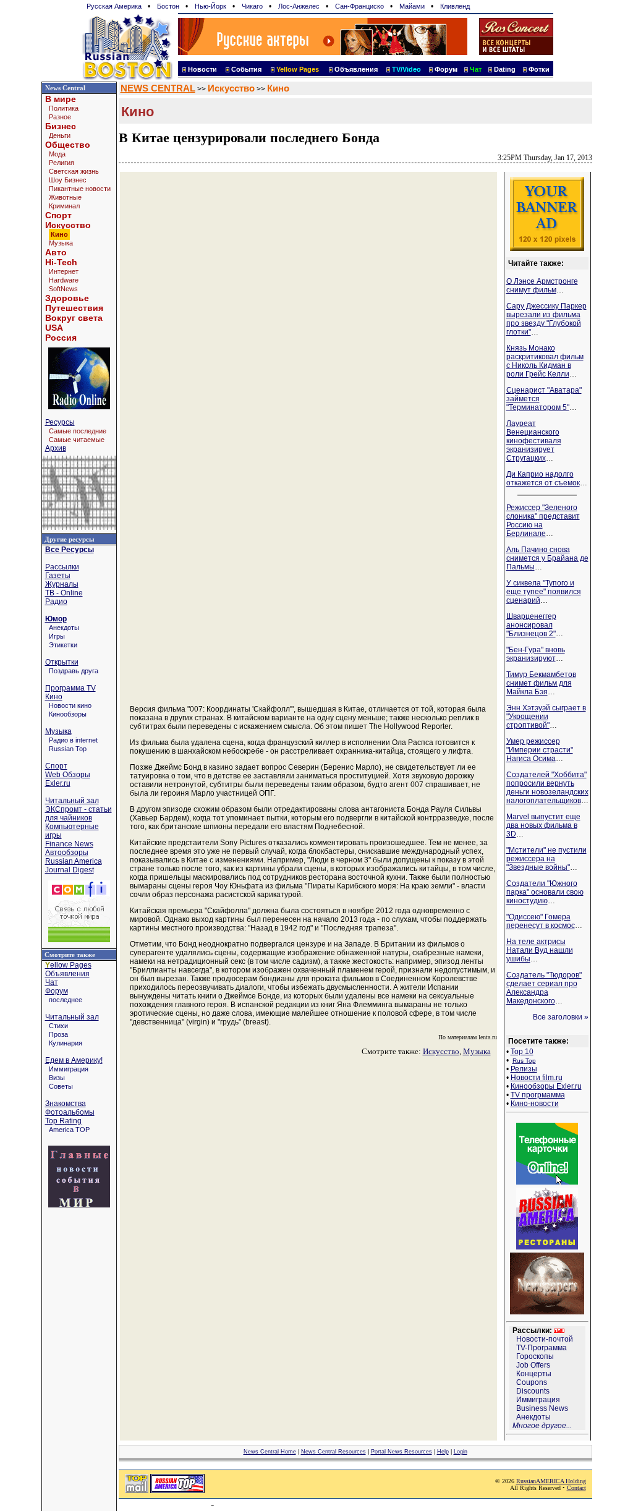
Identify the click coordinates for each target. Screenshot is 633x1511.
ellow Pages (68, 965)
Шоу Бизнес (68, 180)
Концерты (533, 1373)
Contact (576, 1487)
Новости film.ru (537, 1077)
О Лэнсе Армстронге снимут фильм (542, 285)
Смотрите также (70, 954)
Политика (64, 108)
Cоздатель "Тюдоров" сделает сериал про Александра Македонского (544, 988)
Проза (58, 1034)
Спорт (58, 215)
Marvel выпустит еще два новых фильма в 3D (543, 825)
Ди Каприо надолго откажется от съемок (543, 478)
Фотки (539, 69)
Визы (57, 1077)
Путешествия (74, 308)
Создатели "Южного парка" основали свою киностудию (545, 892)
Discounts (533, 1391)
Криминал (64, 206)
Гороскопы (535, 1356)
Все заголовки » (560, 1017)
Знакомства (65, 1103)
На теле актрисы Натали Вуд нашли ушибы (539, 950)
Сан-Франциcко (359, 6)
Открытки (62, 662)
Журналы (62, 584)
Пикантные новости (80, 188)
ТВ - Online (64, 593)
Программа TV (70, 688)
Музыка (61, 243)
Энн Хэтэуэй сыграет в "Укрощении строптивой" (546, 717)
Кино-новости (535, 1103)
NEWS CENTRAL (158, 88)
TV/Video (406, 69)
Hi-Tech (61, 262)
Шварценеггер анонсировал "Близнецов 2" (531, 625)
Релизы (524, 1069)
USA (54, 328)
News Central (65, 88)
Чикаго (252, 6)
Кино (53, 696)
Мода (57, 154)
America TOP (69, 1129)
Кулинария (65, 1043)
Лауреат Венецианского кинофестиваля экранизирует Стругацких (533, 440)
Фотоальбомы (70, 1112)
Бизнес (60, 126)
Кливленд (455, 6)
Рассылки (62, 567)
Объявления (356, 69)
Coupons (531, 1382)
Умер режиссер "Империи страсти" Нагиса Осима (539, 750)
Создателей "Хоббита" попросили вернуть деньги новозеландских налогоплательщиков (547, 787)
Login (460, 1452)
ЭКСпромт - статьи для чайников (78, 813)
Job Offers (533, 1365)
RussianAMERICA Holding (551, 1481)
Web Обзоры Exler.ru (67, 779)
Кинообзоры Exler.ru (546, 1086)
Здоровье (67, 298)
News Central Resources (333, 1452)
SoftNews (63, 288)
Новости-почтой (544, 1339)
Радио (56, 601)
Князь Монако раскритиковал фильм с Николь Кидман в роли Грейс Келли (545, 361)
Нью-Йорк (210, 6)
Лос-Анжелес (299, 6)
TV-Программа (541, 1347)
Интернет (64, 271)
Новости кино (70, 705)
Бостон (168, 6)
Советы (61, 1086)
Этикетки (63, 645)
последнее (65, 999)
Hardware (64, 280)
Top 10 (522, 1051)
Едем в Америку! (74, 1060)
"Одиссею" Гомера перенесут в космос (540, 921)
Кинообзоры (68, 714)
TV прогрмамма (538, 1095)
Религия (61, 162)
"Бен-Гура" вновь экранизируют (535, 654)
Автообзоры (66, 852)
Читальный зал (72, 800)
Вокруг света (74, 318)
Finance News (69, 844)
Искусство (68, 225)
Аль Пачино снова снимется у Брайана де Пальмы (547, 558)
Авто (56, 252)
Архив (55, 448)
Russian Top (68, 748)
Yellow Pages (297, 69)
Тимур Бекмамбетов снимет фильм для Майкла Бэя (541, 683)
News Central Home (270, 1452)
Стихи (58, 1025)
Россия (61, 338)
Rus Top (524, 1060)
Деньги (59, 135)
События (246, 69)
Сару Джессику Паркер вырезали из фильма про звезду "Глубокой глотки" (546, 319)
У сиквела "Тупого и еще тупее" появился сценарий (543, 592)
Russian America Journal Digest (73, 865)
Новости (202, 69)
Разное (60, 117)
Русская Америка (114, 6)
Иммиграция (68, 1069)
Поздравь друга (73, 671)
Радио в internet (73, 740)
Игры (57, 636)
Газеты (57, 575)
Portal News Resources (401, 1452)
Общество (67, 145)
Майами (412, 6)
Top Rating (63, 1121)
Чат (51, 982)
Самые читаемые (76, 439)
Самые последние (77, 431)
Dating (505, 69)
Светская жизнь (74, 171)
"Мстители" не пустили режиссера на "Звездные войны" (546, 859)
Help (443, 1452)
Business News (542, 1408)
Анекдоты (64, 627)
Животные (65, 197)
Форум (446, 69)
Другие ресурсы (70, 539)
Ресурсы (60, 422)
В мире (60, 99)
